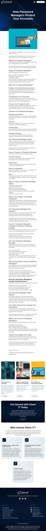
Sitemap (26, 523)
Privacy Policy (21, 523)
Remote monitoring (6, 513)
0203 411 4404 (36, 507)
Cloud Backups (5, 507)
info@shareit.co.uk (37, 509)
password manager (14, 62)
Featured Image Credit (13, 350)
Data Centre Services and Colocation (10, 517)
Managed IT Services (6, 515)
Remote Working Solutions (8, 509)
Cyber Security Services (7, 511)
